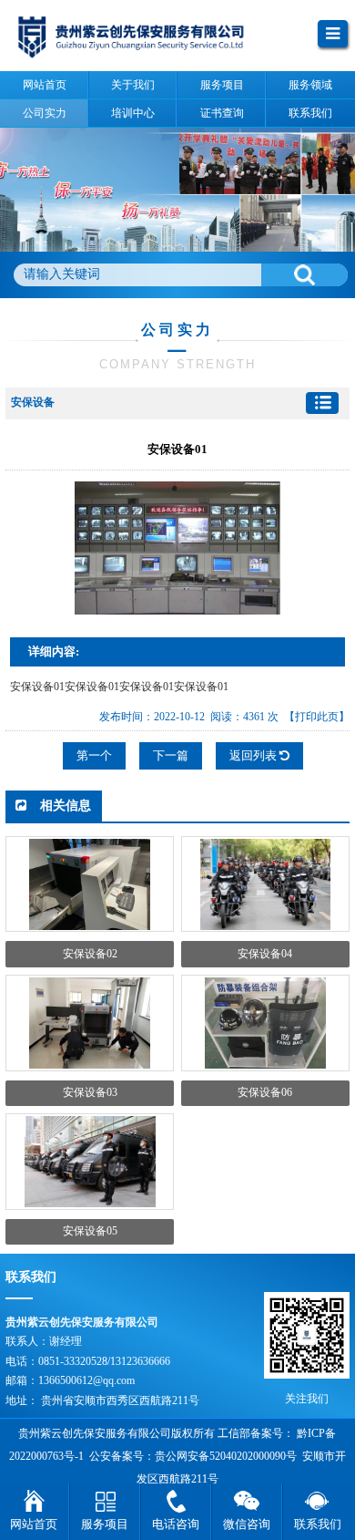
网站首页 (33, 1524)
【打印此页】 (317, 716)
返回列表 (254, 755)
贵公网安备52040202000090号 (226, 1456)
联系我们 (317, 1524)
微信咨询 (246, 1524)
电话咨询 (175, 1524)
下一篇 (170, 755)
